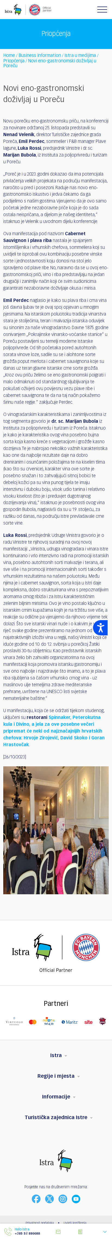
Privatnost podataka (40, 1223)
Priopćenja (13, 61)
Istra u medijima (80, 56)
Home (9, 56)
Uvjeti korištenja (75, 1223)
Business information (39, 56)
